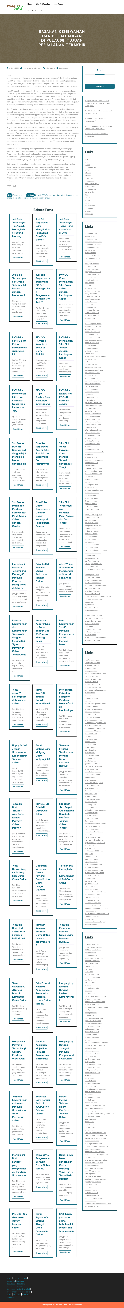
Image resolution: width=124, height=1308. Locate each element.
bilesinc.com (90, 753)
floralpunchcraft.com (93, 1092)
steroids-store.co (91, 815)
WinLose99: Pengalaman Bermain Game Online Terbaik (43, 1161)
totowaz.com (90, 1157)
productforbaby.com (93, 1037)
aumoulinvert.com (92, 867)
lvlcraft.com (89, 354)
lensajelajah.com (91, 280)
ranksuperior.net (91, 1173)
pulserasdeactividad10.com (95, 892)
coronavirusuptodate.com (95, 381)
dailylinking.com (91, 302)
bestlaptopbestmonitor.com (95, 824)
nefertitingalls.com (92, 269)
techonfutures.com (92, 545)
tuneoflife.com (90, 1201)
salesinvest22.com (92, 509)
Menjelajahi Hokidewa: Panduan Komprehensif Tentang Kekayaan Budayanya (97, 103)
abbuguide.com (91, 321)
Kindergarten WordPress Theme (55, 1305)
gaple (87, 170)
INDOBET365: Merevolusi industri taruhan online (19, 1220)
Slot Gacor (31, 10)
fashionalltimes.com (92, 588)
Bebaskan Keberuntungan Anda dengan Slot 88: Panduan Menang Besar (43, 630)
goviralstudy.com (91, 884)
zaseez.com (89, 261)
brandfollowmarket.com (94, 1163)
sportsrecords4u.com (93, 414)
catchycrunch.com (92, 264)
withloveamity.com (92, 313)
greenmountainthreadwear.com (97, 1146)
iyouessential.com (92, 310)
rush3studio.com (91, 963)
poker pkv (89, 178)
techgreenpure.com (92, 337)
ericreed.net (89, 845)
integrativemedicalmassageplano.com (99, 1113)
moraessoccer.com (92, 774)
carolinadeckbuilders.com (95, 728)
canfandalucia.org (92, 561)
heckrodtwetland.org (93, 837)
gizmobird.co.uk (91, 668)
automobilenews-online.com (96, 586)
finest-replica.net (91, 501)
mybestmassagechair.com (95, 843)
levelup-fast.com (91, 397)
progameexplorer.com (93, 615)
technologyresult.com (93, 324)
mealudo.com (90, 1100)
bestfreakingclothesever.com (96, 1135)
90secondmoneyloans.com (95, 356)
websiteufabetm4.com (93, 441)
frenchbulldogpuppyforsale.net (97, 908)
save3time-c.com (91, 698)
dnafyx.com (89, 304)
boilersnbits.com (91, 1048)
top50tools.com (91, 734)
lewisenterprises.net (92, 296)
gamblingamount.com (93, 1182)
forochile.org (90, 777)
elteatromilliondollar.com (94, 1024)
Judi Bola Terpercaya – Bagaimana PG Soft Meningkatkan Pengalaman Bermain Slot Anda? (43, 288)
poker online (90, 186)
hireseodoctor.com (92, 392)
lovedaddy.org (90, 1111)
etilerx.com (89, 455)
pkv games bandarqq (15, 1292)
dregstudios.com (91, 769)
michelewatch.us (91, 682)
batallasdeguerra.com (93, 766)
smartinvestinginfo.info (93, 468)
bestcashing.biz (91, 794)
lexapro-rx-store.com (93, 903)
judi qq (87, 165)
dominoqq (89, 208)
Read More (18, 257)
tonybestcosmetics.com (94, 599)
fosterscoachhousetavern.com (96, 1043)
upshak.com (89, 1124)
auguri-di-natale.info (93, 679)
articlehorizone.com (92, 373)
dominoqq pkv (90, 167)
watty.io (88, 985)
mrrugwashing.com (92, 1116)
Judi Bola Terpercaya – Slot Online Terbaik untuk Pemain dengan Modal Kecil (19, 285)
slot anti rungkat (23, 1289)
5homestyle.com (91, 925)
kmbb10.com (89, 1075)
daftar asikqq (90, 206)
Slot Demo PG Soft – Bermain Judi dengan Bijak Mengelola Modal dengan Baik (19, 453)
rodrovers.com (90, 362)
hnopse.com (89, 1187)
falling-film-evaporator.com (95, 1138)
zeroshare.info (90, 750)
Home (29, 4)
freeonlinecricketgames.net (95, 791)
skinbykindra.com (91, 607)
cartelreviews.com (92, 343)
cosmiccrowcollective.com (95, 1002)
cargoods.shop (91, 993)
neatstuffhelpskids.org (93, 772)
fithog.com (89, 821)
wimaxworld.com (91, 788)
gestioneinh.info (91, 504)
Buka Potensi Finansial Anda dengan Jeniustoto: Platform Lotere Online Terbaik (43, 993)
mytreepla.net (90, 400)
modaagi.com (90, 758)
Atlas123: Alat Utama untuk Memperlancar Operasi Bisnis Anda (66, 571)
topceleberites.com (92, 416)
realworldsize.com (92, 1032)
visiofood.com (90, 520)
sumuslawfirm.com (92, 1141)
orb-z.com (89, 1040)
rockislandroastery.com (94, 618)
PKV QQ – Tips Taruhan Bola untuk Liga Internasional (43, 397)
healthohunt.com (91, 463)
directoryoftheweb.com (94, 958)
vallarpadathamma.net (93, 1029)
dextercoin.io (90, 919)
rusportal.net (90, 983)
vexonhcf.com (90, 701)
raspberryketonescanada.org (96, 550)
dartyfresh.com (91, 294)
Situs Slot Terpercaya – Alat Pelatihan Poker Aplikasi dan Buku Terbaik (66, 512)
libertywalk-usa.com (92, 663)
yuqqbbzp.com (90, 375)
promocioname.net (92, 785)
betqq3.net (89, 854)
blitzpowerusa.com (92, 1056)
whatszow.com (90, 329)
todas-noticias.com (92, 977)
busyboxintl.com (91, 1015)
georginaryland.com (92, 826)
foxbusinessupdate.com (94, 1108)
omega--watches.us (93, 684)
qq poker (17, 1294)
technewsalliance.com (93, 471)
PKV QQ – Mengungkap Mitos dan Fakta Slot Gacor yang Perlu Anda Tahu (19, 400)
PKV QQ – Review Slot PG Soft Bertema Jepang (65, 397)
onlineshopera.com (92, 291)
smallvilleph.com (91, 761)
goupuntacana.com (92, 255)
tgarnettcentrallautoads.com (96, 690)
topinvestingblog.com (93, 731)
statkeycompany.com (93, 725)
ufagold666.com (91, 528)
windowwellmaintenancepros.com (98, 1204)
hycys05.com (90, 1062)
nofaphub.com (90, 266)
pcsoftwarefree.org (92, 299)
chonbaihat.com (91, 807)
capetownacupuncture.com (95, 996)
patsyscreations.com (93, 272)
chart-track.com (91, 780)
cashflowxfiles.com (92, 1073)
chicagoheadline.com (93, 247)
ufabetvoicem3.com (92, 433)
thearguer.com (90, 1086)
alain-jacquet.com (92, 1004)
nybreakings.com (91, 566)
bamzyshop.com (91, 539)
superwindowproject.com (94, 873)
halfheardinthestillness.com (95, 840)
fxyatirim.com (90, 318)
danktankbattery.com (93, 1097)
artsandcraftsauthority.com (95, 637)
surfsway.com (90, 345)
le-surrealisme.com (92, 717)
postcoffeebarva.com (93, 1021)
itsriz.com (88, 991)
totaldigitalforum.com (93, 591)
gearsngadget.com (92, 389)
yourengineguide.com (93, 564)
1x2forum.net (90, 236)
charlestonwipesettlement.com (96, 1160)
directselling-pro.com (93, 621)
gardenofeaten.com (92, 1059)
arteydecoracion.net (93, 818)
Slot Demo (58, 4)
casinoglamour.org (92, 916)
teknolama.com (91, 1034)
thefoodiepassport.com (94, 870)
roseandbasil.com (92, 829)
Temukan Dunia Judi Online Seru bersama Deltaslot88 (18, 931)
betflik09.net (89, 283)
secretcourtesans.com (93, 242)
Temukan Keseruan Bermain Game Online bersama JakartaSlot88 (43, 935)
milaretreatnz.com (92, 755)
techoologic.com (91, 547)
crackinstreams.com (93, 384)
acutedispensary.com (93, 1149)
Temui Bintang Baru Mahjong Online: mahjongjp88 (43, 752)
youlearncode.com (92, 315)
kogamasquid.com (92, 911)
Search (100, 70)
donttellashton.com (92, 961)
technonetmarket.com (93, 474)
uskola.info (89, 482)
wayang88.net (90, 438)
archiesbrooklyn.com (93, 799)
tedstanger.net (90, 476)
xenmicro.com (90, 288)
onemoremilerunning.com (94, 1064)
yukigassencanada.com (94, 370)
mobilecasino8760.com (94, 851)
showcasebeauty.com (93, 720)
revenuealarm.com (92, 624)
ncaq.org (88, 285)
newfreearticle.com (92, 1053)
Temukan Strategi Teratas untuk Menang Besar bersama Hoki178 (66, 755)
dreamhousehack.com (93, 580)
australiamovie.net (92, 665)
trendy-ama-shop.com (93, 515)
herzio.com (89, 969)
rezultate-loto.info (92, 408)
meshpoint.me (90, 1010)
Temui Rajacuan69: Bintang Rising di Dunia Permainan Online (42, 1224)
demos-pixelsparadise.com (95, 704)
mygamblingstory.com (93, 944)
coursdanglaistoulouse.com (95, 674)
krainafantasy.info (92, 974)
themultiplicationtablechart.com (97, 914)
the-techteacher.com (93, 583)
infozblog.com (90, 805)
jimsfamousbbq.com (92, 660)
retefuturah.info (91, 465)
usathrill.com (90, 555)
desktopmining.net (92, 897)
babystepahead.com (93, 1176)
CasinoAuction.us (91, 859)
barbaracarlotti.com (92, 894)
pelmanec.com (90, 953)
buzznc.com (89, 602)
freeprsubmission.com (93, 525)
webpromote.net (91, 813)
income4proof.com (92, 274)
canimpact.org (90, 881)
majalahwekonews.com (94, 947)
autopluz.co (89, 695)
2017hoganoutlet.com (93, 950)
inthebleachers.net (92, 900)
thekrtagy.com (90, 572)
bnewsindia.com (91, 534)
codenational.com (92, 613)
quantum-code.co (92, 493)
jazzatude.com (90, 744)
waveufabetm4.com (92, 435)
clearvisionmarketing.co (94, 490)
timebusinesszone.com (93, 1195)
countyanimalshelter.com (94, 1168)
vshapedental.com (92, 558)
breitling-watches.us (93, 687)
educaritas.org (90, 277)
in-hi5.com (89, 972)
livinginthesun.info (92, 988)
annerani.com (90, 742)
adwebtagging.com (92, 1171)
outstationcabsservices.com (95, 569)
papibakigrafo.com (92, 875)
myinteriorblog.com (92, 531)
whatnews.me (90, 495)
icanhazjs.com (90, 878)
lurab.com (89, 626)
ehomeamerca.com (92, 332)
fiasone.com (89, 1094)
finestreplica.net (91, 457)
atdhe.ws (88, 834)
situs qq (88, 173)
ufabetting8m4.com (92, 419)
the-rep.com (89, 736)
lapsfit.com (89, 395)
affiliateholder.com (92, 1206)
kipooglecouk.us (91, 862)
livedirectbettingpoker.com (95, 1105)
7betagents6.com (91, 378)
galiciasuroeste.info (92, 764)
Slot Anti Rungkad (43, 4)
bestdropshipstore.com (94, 340)
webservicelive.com (92, 640)
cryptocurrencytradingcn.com (96, 1154)
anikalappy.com (91, 446)
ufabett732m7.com (92, 517)
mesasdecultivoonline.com (95, 1045)
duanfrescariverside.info (94, 452)
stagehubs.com (91, 234)
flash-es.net (89, 1122)
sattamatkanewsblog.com (95, 1152)
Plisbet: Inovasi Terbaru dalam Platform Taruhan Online (64, 1106)
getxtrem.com (90, 1078)
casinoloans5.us (91, 856)
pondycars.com (91, 542)
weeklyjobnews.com (93, 1165)
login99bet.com (91, 239)
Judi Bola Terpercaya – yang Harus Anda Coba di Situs (66, 226)
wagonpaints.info (91, 485)
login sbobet (89, 181)
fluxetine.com (90, 848)
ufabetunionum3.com (93, 422)
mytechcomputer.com (93, 632)
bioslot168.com (90, 635)
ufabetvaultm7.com (92, 427)
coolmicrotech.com (92, 577)
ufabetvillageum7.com (93, 430)
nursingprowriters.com (93, 1144)
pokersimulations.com (93, 403)
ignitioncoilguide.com (93, 629)
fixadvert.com (90, 693)
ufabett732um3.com (92, 479)
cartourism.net (90, 886)
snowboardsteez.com (93, 1067)
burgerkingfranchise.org (94, 1026)
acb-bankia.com (91, 1119)
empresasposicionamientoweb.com (98, 596)
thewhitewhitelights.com (94, 832)
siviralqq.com (90, 1130)
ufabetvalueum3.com (93, 424)
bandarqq (89, 197)
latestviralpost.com (92, 1051)
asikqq (87, 159)
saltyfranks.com (91, 739)
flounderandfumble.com (94, 460)
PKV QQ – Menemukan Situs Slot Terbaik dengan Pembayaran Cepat (66, 347)
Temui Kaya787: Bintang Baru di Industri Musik (43, 696)
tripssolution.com (91, 364)
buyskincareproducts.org (94, 905)
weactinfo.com (90, 1081)
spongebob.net (91, 1013)
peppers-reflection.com (94, 1198)
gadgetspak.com (91, 386)
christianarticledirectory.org (95, 922)
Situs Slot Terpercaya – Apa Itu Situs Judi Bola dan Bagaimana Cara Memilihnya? (43, 453)
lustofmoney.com (91, 1193)
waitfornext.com (91, 487)
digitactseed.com (91, 351)
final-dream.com (91, 498)
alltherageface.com (92, 610)
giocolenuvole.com (92, 307)
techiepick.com (91, 536)
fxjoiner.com (89, 605)
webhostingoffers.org (93, 326)
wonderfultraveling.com (94, 783)
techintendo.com (91, 335)
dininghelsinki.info (92, 449)
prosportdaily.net (91, 506)
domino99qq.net (91, 955)
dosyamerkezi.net (91, 714)
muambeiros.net (91, 802)
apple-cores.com (91, 889)
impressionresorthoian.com (95, 1133)
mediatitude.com (91, 706)
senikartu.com (90, 980)
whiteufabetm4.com (92, 444)
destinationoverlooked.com (95, 1179)
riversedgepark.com (92, 258)
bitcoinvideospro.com (93, 999)
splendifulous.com (92, 411)
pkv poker (11, 1297)
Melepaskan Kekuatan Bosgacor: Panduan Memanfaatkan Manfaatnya (66, 700)
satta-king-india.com (93, 367)
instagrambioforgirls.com (94, 1070)
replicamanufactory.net (94, 405)
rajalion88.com (90, 253)
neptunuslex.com (91, 676)
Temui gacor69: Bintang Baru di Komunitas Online (19, 696)
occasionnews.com (92, 1190)
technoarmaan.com (92, 594)
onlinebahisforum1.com (93, 244)
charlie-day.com (91, 1103)
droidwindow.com (91, 523)
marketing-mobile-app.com (95, 1089)
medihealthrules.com (93, 553)
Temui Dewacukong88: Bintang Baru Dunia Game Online (19, 872)
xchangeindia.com (92, 575)
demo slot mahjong (92, 184)
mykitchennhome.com (93, 865)
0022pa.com (90, 747)
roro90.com (89, 966)
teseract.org (89, 512)
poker (87, 203)
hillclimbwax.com (91, 1184)
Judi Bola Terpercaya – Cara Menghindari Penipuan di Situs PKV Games (43, 229)
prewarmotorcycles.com (94, 709)
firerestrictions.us (91, 796)
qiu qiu (87, 200)
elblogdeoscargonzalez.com (96, 810)
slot (41, 10)
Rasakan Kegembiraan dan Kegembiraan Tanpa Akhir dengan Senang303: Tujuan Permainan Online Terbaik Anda (19, 637)
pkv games (89, 211)
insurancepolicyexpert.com (95, 723)
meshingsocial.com (92, 1084)
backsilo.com (90, 1127)
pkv (86, 162)
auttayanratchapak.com (94, 1018)
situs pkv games (20, 1278)
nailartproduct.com (92, 348)
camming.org (90, 250)
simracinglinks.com (92, 712)
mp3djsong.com (91, 671)
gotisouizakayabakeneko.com (96, 1007)
